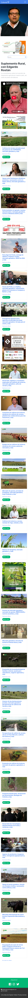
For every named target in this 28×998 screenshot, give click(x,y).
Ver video (6, 157)
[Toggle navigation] (25, 2)
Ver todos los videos (7, 960)
